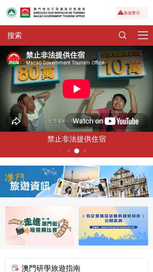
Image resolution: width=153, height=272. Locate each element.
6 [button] (76, 150)
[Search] (122, 35)
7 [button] (85, 151)
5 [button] (68, 151)
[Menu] (143, 35)
